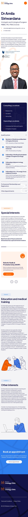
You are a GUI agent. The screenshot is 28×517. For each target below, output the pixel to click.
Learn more (8, 274)
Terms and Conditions (6, 501)
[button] (11, 281)
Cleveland (8, 113)
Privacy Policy (17, 501)
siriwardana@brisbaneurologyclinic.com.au (14, 28)
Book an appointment (14, 461)
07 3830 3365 (7, 30)
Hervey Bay (8, 116)
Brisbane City (9, 111)
